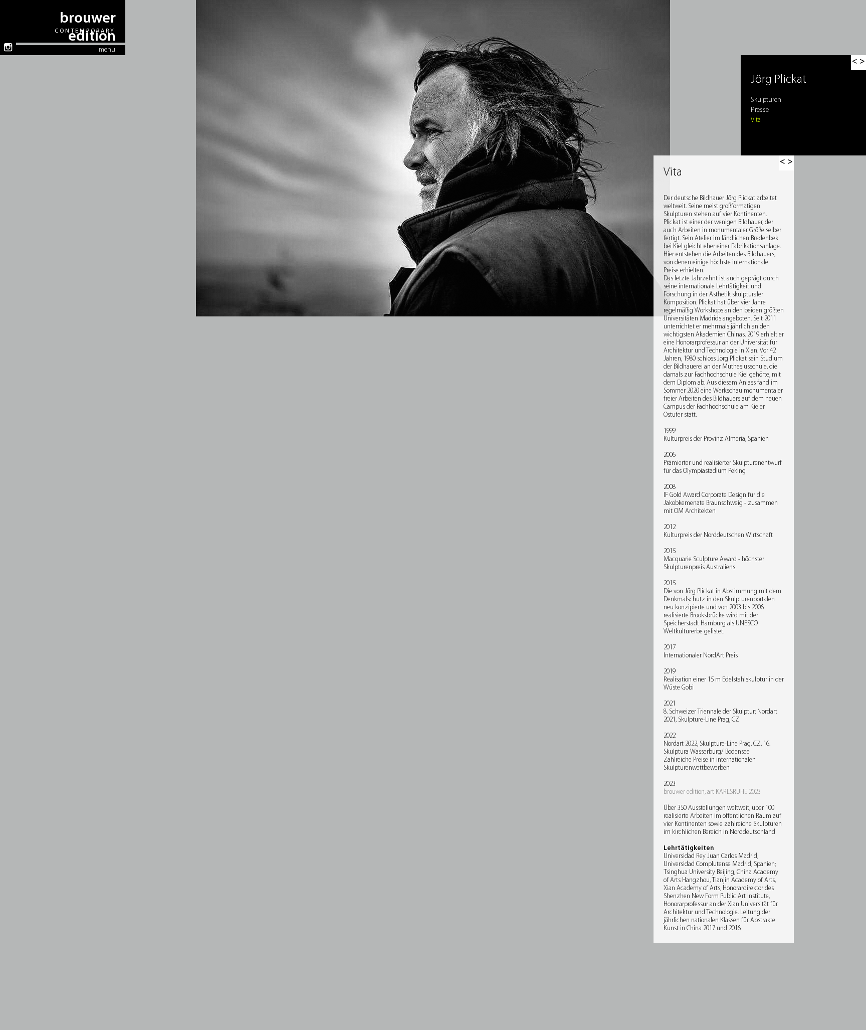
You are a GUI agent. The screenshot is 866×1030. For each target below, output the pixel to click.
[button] (786, 162)
